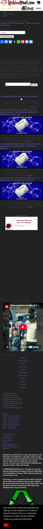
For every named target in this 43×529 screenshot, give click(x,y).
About (5, 442)
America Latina (23, 361)
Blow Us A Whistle (21, 216)
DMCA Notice (7, 438)
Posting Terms (7, 436)
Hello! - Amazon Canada (11, 418)
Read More (32, 107)
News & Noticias (8, 14)
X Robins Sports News (10, 395)
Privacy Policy (7, 440)
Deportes (23, 367)
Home (5, 12)
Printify (5, 414)
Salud (23, 381)
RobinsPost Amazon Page (11, 416)
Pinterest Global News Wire (12, 401)
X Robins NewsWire (9, 393)
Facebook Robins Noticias (11, 397)
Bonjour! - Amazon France (11, 424)
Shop (4, 16)
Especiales (23, 372)
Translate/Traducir (7, 36)
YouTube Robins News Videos (13, 408)
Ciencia (23, 364)
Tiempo (23, 387)
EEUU (23, 369)
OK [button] (6, 525)
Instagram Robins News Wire (12, 403)
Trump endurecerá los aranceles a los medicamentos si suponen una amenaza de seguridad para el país (19, 112)
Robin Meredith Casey (10, 444)
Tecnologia (22, 384)
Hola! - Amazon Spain (10, 422)
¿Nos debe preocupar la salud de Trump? (19, 96)
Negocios (23, 378)
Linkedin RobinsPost (10, 406)
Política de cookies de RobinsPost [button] (18, 519)
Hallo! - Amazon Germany (11, 420)
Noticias (23, 358)
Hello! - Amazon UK (9, 428)
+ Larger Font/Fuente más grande (12, 23)
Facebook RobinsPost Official (13, 399)
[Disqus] (21, 264)
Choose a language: (6, 29)
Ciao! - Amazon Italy (9, 426)
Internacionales (23, 375)
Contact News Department (11, 446)
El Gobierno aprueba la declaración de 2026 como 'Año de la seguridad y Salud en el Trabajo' (20, 146)
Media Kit (6, 449)
